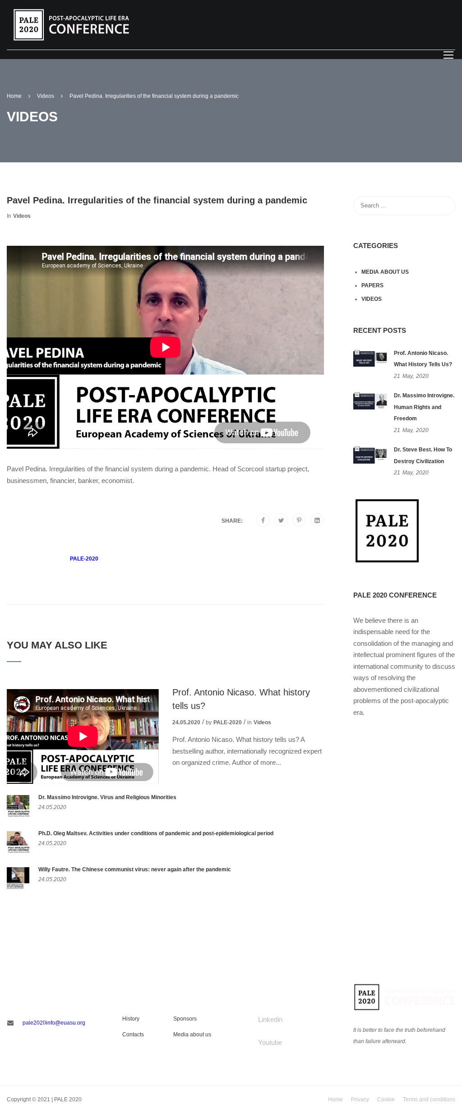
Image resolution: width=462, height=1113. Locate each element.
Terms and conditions (429, 1099)
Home (335, 1099)
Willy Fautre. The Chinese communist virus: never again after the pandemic (134, 869)
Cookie (386, 1099)
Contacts (133, 1034)
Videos (22, 216)
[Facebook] (263, 520)
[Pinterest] (299, 520)
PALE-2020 (84, 559)
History (130, 1019)
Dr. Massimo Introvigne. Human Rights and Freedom (424, 407)
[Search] (444, 205)
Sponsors (185, 1019)
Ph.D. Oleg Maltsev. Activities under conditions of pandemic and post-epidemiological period (155, 833)
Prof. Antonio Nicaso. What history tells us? (241, 699)
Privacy (360, 1099)
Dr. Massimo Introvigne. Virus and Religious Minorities (107, 797)
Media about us (385, 272)
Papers (372, 285)
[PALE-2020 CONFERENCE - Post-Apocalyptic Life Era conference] (71, 24)
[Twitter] (281, 520)
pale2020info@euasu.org (54, 1023)
